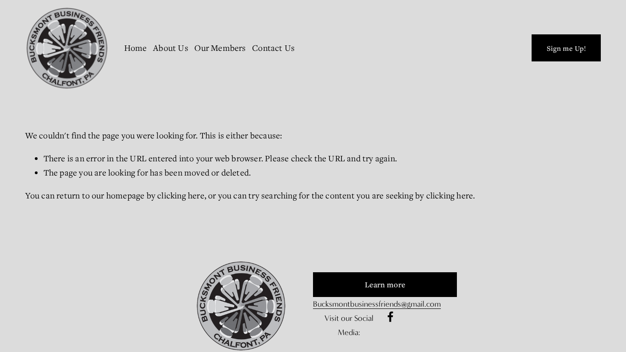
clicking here (180, 195)
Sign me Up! (567, 48)
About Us (170, 47)
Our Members (220, 47)
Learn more (385, 285)
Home (135, 47)
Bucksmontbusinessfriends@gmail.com (377, 304)
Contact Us (273, 47)
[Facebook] (390, 316)
